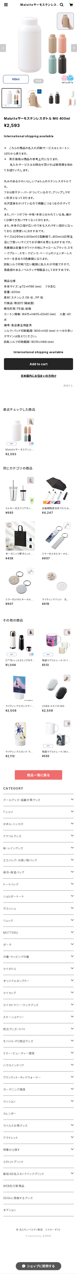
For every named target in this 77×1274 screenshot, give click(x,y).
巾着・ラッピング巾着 (16, 956)
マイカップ (9, 993)
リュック (8, 920)
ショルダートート (13, 896)
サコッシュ (9, 908)
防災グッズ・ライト (14, 1029)
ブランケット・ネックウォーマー (22, 1077)
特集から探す (11, 1149)
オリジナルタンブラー (16, 981)
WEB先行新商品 (13, 1186)
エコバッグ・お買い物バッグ (20, 860)
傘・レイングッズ (13, 848)
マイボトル (9, 968)
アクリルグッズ (12, 836)
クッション (9, 1101)
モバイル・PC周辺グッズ (18, 1041)
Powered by (34, 1235)
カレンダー (10, 1113)
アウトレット (10, 1137)
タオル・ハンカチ (13, 824)
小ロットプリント (13, 1161)
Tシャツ (8, 812)
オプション (9, 1210)
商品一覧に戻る (38, 775)
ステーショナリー (13, 1017)
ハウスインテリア (13, 1065)
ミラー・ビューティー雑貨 (19, 1053)
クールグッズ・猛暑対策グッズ (21, 800)
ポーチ (7, 944)
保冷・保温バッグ (13, 872)
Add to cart (39, 364)
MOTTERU (10, 932)
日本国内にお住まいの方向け (38, 375)
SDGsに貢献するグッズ (18, 1198)
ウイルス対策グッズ (15, 1125)
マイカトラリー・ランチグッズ (20, 1005)
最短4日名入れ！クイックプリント (23, 1174)
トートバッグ (11, 884)
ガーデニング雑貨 (14, 1089)
